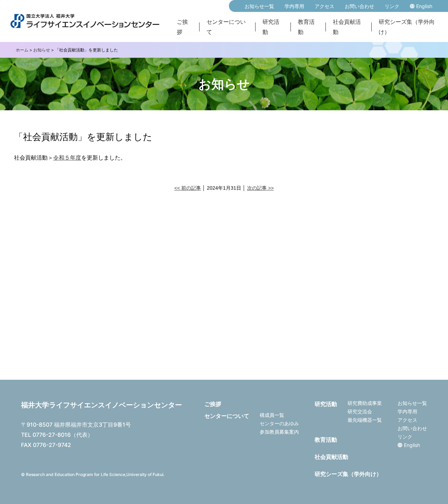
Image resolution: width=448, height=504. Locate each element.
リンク (392, 6)
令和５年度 (67, 157)
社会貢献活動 (347, 26)
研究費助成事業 (365, 403)
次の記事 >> (260, 188)
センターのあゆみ (279, 423)
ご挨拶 (182, 26)
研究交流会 (360, 411)
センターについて (226, 26)
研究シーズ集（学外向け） (407, 26)
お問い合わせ (359, 6)
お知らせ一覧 (259, 6)
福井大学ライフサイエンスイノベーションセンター (101, 405)
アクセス (324, 6)
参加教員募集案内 (279, 432)
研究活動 (270, 26)
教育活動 (306, 26)
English (423, 6)
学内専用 (294, 6)
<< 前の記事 (187, 188)
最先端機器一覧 (365, 420)
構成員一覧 (272, 415)
